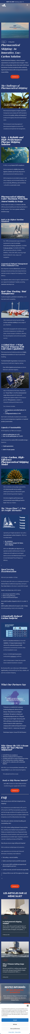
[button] (27, 1005)
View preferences (15, 1028)
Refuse (15, 1024)
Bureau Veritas (8, 248)
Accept (15, 1020)
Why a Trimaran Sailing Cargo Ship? (13, 965)
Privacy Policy (11, 1032)
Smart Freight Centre (16, 643)
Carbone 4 (13, 656)
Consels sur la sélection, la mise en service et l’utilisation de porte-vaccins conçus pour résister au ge (15, 880)
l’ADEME (6, 643)
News (3, 42)
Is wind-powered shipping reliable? (12, 922)
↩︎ (6, 882)
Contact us (15, 76)
